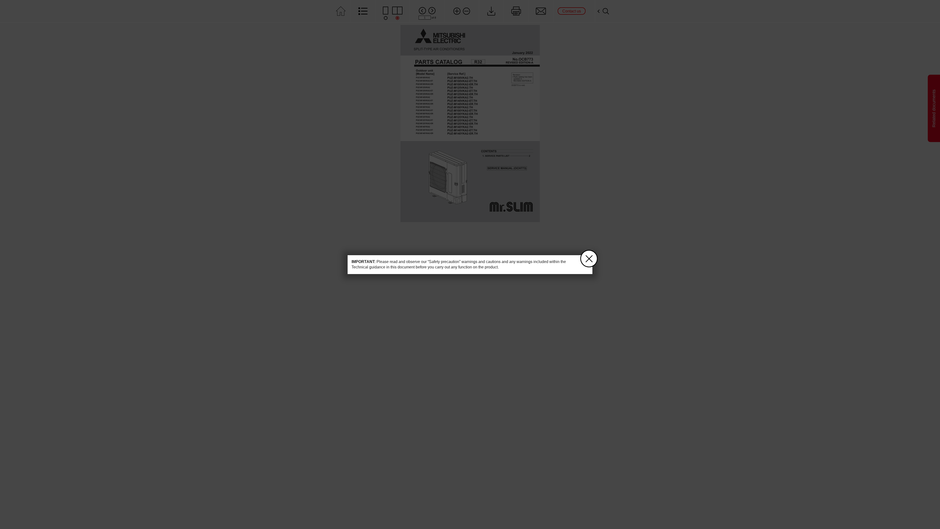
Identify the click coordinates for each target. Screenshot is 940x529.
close (589, 258)
